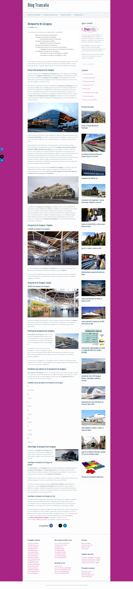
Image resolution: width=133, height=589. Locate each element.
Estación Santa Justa (87, 576)
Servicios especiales (88, 96)
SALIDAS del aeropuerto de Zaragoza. (50, 43)
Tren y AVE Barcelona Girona (62, 543)
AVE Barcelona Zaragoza (34, 564)
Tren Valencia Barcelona (34, 559)
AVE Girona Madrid (32, 568)
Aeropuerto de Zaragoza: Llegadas (45, 37)
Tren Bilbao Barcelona (60, 554)
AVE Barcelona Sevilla (33, 554)
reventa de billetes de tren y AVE (90, 36)
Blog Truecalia (38, 5)
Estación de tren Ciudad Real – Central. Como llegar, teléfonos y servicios (93, 201)
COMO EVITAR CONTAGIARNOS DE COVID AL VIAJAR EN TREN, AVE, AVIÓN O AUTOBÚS (93, 350)
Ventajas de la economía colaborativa (92, 477)
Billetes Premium (86, 543)
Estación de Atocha (86, 571)
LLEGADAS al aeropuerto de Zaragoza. (50, 39)
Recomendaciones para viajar (90, 92)
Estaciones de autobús (89, 81)
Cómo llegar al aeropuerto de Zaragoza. (47, 51)
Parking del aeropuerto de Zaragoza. (46, 45)
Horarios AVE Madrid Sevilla (62, 573)
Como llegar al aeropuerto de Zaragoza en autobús (54, 53)
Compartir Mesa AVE (87, 545)
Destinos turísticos (88, 74)
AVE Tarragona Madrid (33, 571)
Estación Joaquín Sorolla (88, 574)
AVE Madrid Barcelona (33, 545)
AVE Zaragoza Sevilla (33, 566)
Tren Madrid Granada (60, 552)
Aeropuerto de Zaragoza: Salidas (45, 41)
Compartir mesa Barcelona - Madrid (91, 559)
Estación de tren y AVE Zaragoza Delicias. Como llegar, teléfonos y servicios (91, 378)
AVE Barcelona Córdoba (61, 545)
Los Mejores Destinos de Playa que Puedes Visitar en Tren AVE (92, 155)
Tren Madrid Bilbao (59, 550)
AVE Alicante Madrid (33, 552)
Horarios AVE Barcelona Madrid (63, 568)
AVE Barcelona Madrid (33, 543)
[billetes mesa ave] (90, 31)
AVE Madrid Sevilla (32, 548)
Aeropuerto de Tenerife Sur (90, 178)
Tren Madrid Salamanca (60, 557)
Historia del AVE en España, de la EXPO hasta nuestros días (93, 322)
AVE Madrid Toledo (59, 548)
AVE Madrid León (59, 547)
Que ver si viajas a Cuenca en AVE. (92, 248)
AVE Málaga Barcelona (33, 561)
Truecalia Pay (85, 548)
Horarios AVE (58, 566)
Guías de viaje (86, 88)
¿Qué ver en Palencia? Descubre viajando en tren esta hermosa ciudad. (93, 453)
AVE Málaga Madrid (32, 550)
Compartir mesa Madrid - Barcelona (91, 557)
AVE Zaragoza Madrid (33, 557)
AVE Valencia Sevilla (33, 555)
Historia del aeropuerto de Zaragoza (46, 35)
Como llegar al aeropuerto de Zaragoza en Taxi (53, 55)
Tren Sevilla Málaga (33, 573)
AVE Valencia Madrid (33, 547)
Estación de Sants (86, 573)
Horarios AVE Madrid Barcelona (63, 569)
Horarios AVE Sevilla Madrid (62, 571)
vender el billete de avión (39, 519)
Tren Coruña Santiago (60, 555)
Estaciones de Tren (88, 85)
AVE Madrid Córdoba (33, 562)
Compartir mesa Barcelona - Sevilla (91, 561)
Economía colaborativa (89, 77)
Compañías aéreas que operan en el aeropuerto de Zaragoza (57, 49)
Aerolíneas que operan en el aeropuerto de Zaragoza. (51, 47)
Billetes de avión (86, 547)
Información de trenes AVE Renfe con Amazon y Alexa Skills (92, 403)
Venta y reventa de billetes (90, 100)
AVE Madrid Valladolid (33, 569)
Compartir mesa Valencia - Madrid (90, 562)
